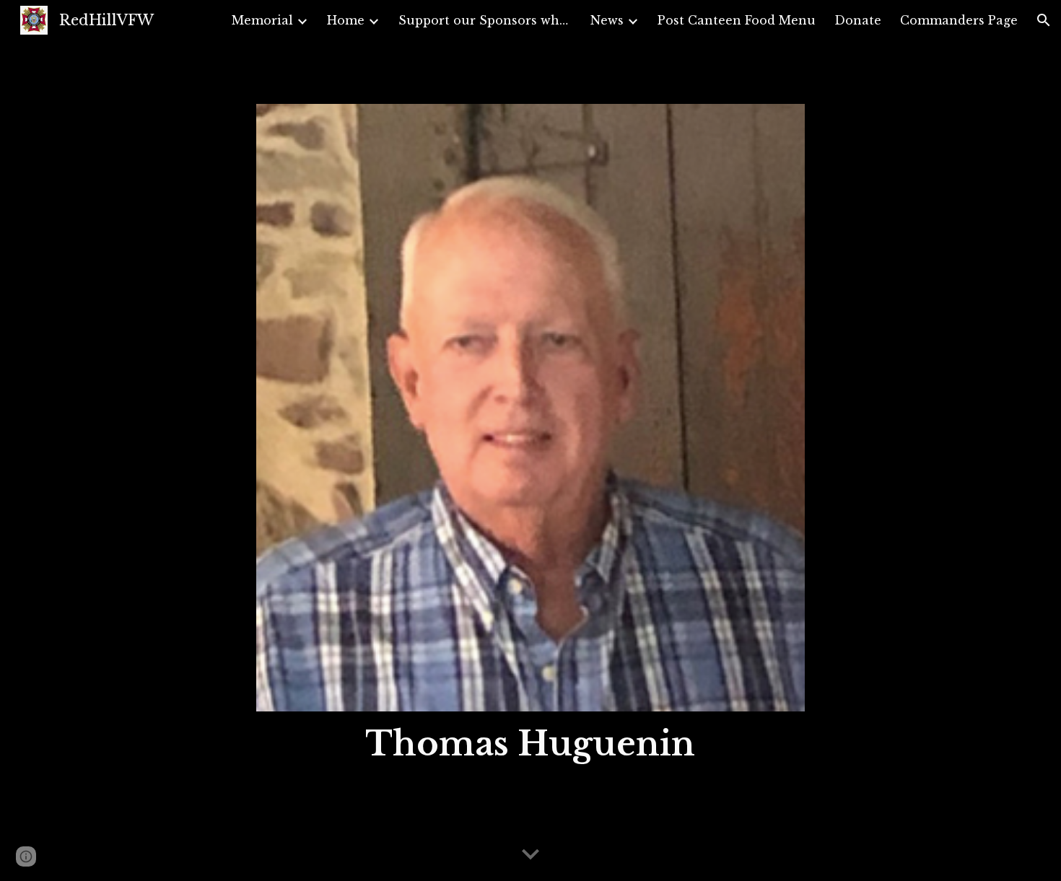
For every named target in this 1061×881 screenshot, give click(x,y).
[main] (530, 744)
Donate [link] (857, 20)
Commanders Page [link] (959, 20)
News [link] (607, 20)
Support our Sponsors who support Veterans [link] (485, 20)
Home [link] (345, 20)
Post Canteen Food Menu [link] (737, 20)
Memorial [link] (262, 20)
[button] (1043, 20)
